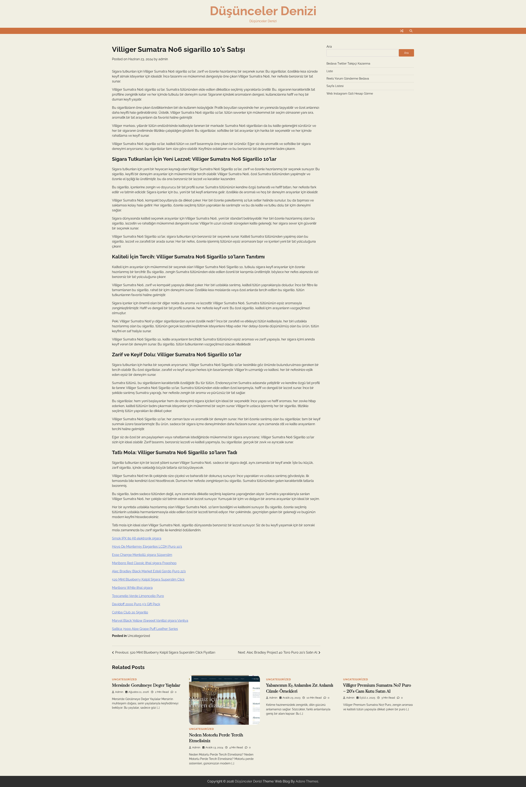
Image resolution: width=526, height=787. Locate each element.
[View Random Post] (402, 31)
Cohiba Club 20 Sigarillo (130, 612)
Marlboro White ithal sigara (132, 588)
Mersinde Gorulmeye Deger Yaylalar (146, 685)
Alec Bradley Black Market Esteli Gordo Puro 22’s (149, 571)
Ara (329, 47)
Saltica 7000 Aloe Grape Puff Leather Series (145, 629)
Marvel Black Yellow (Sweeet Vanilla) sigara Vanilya (150, 621)
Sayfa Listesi (335, 86)
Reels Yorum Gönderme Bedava (347, 78)
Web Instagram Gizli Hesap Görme (349, 93)
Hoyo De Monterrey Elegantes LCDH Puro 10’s (147, 547)
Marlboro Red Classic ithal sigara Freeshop (144, 563)
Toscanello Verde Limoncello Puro (138, 596)
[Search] (411, 31)
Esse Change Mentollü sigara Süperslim (142, 555)
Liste (329, 71)
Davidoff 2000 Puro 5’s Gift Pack (136, 604)
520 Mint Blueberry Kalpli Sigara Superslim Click (148, 579)
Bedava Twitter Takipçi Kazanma (348, 63)
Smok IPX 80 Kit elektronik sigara (136, 538)
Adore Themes (307, 781)
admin (163, 59)
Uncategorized (139, 636)
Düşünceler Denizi (263, 11)
